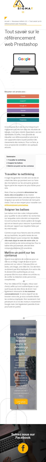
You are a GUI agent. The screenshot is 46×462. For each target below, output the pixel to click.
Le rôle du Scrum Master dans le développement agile (21, 343)
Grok (23, 115)
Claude (23, 96)
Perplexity (23, 120)
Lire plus (21, 401)
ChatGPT (23, 101)
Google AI (23, 106)
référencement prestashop (16, 205)
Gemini (23, 110)
